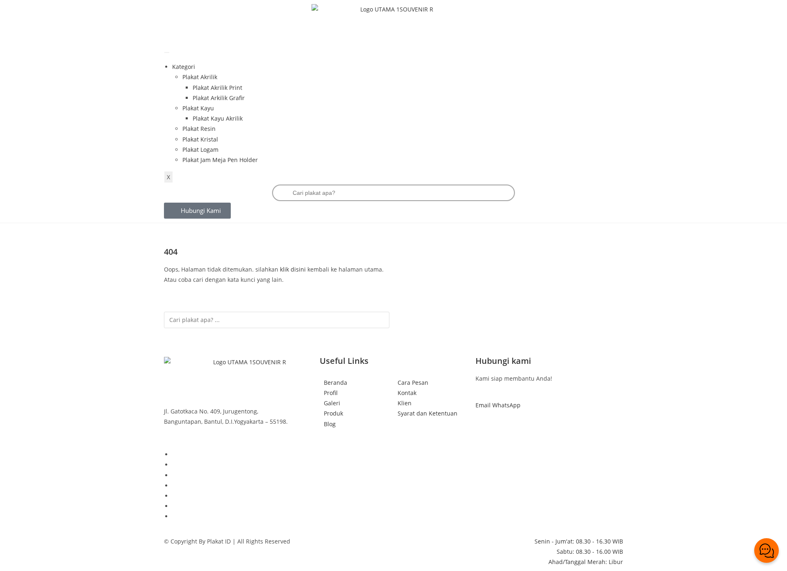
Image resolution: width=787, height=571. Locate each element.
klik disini (293, 269)
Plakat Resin (199, 128)
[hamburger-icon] (167, 52)
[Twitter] (174, 516)
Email (483, 405)
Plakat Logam (200, 149)
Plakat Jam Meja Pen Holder (220, 160)
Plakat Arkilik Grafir (219, 98)
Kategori (183, 67)
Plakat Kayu (198, 108)
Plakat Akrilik (199, 77)
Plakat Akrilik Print (217, 87)
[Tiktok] (174, 454)
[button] (197, 211)
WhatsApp (506, 405)
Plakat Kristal (200, 139)
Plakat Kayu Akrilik (218, 118)
